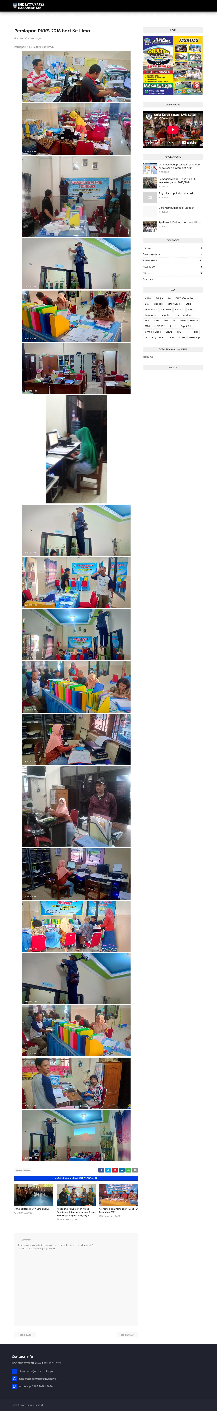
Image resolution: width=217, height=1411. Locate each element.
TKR (196, 331)
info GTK (173, 279)
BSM (147, 303)
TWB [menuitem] (185, 14)
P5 (174, 320)
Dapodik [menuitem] (151, 14)
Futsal (188, 303)
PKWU (183, 320)
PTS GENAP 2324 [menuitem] (170, 14)
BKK (169, 298)
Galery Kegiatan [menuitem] (91, 14)
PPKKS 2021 (159, 326)
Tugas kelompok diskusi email (176, 193)
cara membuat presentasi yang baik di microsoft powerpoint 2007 (179, 166)
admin (20, 38)
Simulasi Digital (153, 331)
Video (182, 337)
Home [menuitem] (42, 14)
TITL (187, 331)
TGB (179, 331)
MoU (147, 320)
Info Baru (166, 309)
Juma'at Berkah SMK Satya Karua (32, 1208)
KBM (190, 309)
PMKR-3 (194, 320)
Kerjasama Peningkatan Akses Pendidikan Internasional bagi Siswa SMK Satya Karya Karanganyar (76, 1212)
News (157, 320)
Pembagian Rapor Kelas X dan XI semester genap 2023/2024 (177, 180)
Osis (166, 320)
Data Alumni (173, 303)
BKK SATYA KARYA (173, 254)
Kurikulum (173, 267)
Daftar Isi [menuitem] (56, 14)
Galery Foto (23, 1170)
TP (146, 337)
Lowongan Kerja (184, 315)
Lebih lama (127, 1335)
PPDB (147, 326)
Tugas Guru (158, 337)
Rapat (173, 326)
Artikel (173, 248)
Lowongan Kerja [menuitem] (115, 14)
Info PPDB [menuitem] (136, 14)
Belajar (159, 298)
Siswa (169, 331)
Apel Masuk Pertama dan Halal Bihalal (180, 222)
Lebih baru (26, 1335)
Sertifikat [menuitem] (199, 14)
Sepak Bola (186, 326)
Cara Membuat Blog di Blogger (176, 207)
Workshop (194, 337)
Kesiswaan (150, 315)
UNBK (171, 337)
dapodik (173, 273)
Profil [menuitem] (70, 14)
